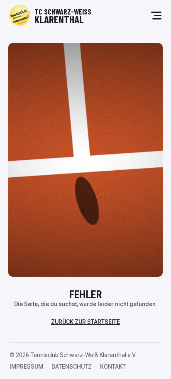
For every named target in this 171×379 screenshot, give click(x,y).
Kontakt (113, 366)
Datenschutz (71, 366)
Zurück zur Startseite (85, 322)
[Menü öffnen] (156, 15)
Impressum (26, 366)
